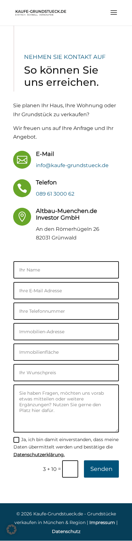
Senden (101, 468)
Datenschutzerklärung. (39, 454)
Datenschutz (66, 531)
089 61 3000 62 (55, 194)
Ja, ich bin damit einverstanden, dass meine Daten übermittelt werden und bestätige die (66, 447)
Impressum (102, 522)
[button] (11, 529)
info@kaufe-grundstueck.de (72, 165)
